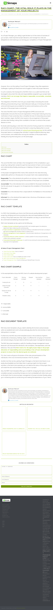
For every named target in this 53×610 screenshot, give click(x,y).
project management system (46, 561)
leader (48, 515)
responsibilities (46, 584)
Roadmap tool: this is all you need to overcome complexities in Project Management (39, 428)
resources (45, 583)
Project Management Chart (9, 260)
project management (47, 555)
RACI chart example (6, 150)
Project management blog (10, 14)
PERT (45, 531)
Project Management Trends (46, 567)
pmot (47, 539)
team (49, 592)
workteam (46, 600)
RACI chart (4, 147)
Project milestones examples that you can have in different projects (14, 453)
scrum (46, 589)
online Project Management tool (32, 130)
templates (46, 596)
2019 (3, 523)
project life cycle (47, 549)
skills (45, 591)
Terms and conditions (21, 608)
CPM (44, 504)
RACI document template (7, 152)
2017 (3, 526)
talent (45, 592)
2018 (3, 524)
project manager (46, 570)
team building (46, 594)
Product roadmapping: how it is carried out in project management (14, 428)
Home (2, 14)
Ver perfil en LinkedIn (14, 27)
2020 (3, 521)
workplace (45, 599)
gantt (45, 513)
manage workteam (47, 525)
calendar (46, 499)
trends (44, 597)
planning (46, 539)
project (45, 546)
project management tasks (46, 564)
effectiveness (46, 512)
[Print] (7, 32)
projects (45, 578)
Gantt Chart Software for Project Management (14, 258)
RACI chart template (6, 148)
